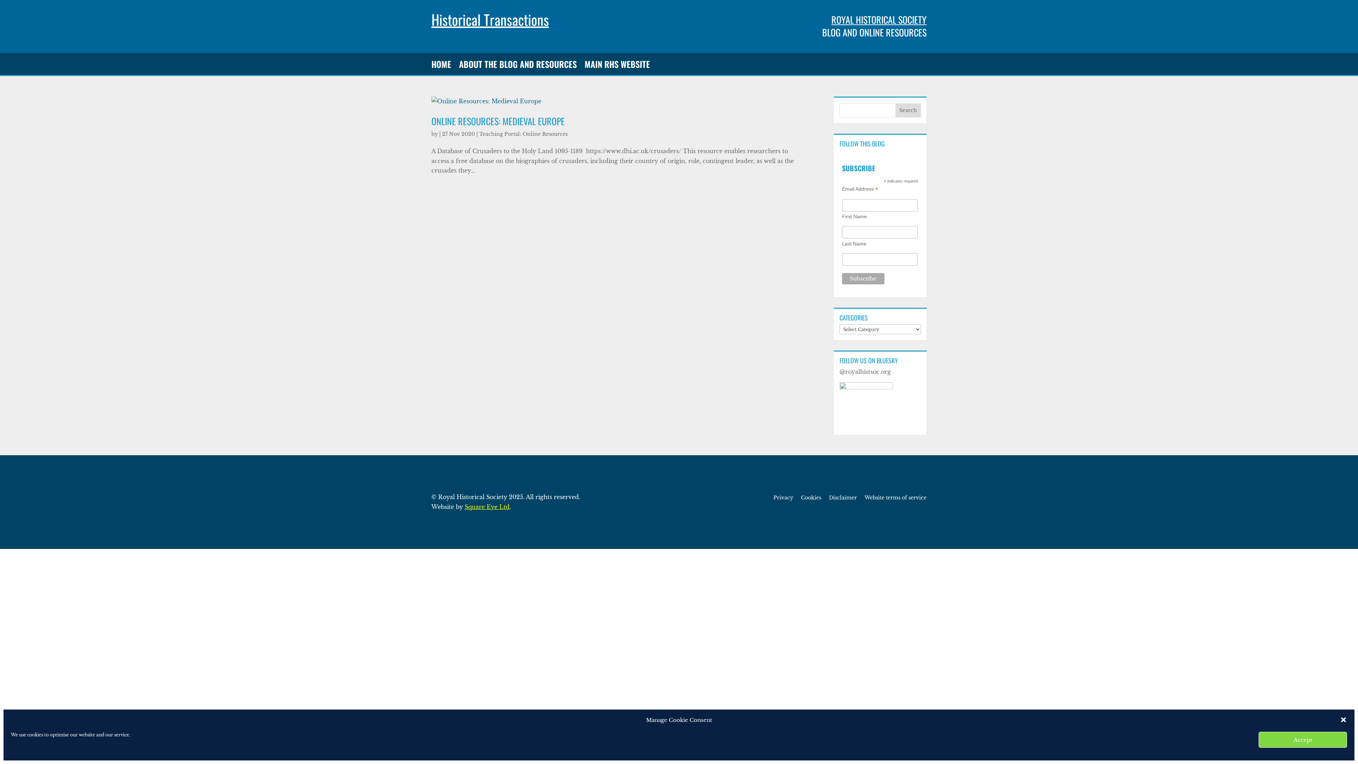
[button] (1343, 719)
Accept (1303, 739)
